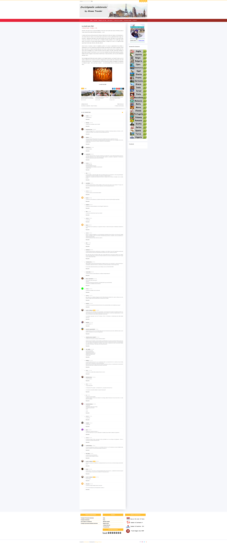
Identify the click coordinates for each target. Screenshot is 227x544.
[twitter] (144, 1)
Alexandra (88, 183)
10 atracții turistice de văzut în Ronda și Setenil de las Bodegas (87, 98)
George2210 (88, 147)
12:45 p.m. (91, 122)
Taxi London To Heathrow (86, 521)
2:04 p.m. (88, 395)
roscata (87, 303)
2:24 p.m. (97, 461)
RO (96, 28)
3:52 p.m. (91, 483)
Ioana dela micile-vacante (91, 337)
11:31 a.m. (90, 370)
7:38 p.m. (90, 232)
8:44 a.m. (92, 349)
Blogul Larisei (106, 523)
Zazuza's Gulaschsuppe (90, 329)
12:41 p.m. (90, 115)
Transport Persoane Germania (87, 517)
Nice (86, 173)
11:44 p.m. (91, 303)
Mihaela (87, 360)
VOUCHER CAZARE (127, 20)
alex (87, 211)
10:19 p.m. (90, 288)
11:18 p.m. (90, 295)
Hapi (104, 517)
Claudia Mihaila (89, 445)
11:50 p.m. (97, 310)
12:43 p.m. (90, 469)
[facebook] (140, 1)
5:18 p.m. (89, 211)
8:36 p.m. (91, 249)
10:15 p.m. (95, 278)
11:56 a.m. (94, 377)
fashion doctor (89, 129)
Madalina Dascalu (89, 404)
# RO (85, 88)
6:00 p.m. (90, 225)
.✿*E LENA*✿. (88, 349)
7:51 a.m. (96, 329)
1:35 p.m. (92, 154)
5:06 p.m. (91, 204)
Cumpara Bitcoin (106, 525)
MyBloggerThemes (98, 541)
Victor (87, 163)
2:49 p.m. (91, 183)
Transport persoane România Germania (89, 523)
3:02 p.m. (90, 191)
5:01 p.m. (97, 477)
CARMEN (87, 137)
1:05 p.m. (90, 137)
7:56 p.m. (89, 242)
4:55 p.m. (90, 197)
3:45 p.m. (90, 423)
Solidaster (88, 154)
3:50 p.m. (90, 429)
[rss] (146, 1)
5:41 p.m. (90, 437)
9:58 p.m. (92, 271)
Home (91, 20)
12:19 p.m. (90, 384)
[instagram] (142, 1)
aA (86, 395)
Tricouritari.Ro (106, 526)
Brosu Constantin (89, 278)
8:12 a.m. (97, 337)
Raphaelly (88, 249)
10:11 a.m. (91, 360)
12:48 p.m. (94, 129)
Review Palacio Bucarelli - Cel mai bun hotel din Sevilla (102, 98)
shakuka (87, 322)
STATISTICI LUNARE (118, 20)
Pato (104, 519)
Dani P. (87, 429)
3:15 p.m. (90, 416)
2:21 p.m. (89, 173)
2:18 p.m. (94, 404)
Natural (87, 122)
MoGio (87, 469)
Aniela (87, 225)
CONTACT (135, 20)
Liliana (87, 115)
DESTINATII (110, 20)
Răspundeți (87, 119)
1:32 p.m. (92, 147)
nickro (87, 197)
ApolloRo (88, 483)
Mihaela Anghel (106, 521)
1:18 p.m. (93, 445)
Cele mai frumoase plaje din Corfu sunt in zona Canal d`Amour (116, 98)
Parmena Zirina (89, 377)
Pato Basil (88, 453)
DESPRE (95, 20)
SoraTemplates (86, 541)
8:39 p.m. (93, 261)
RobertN (87, 204)
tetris (87, 288)
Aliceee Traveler (89, 310)
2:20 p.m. (90, 163)
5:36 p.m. (90, 218)
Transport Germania (85, 519)
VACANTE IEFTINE (102, 20)
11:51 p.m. (91, 322)
